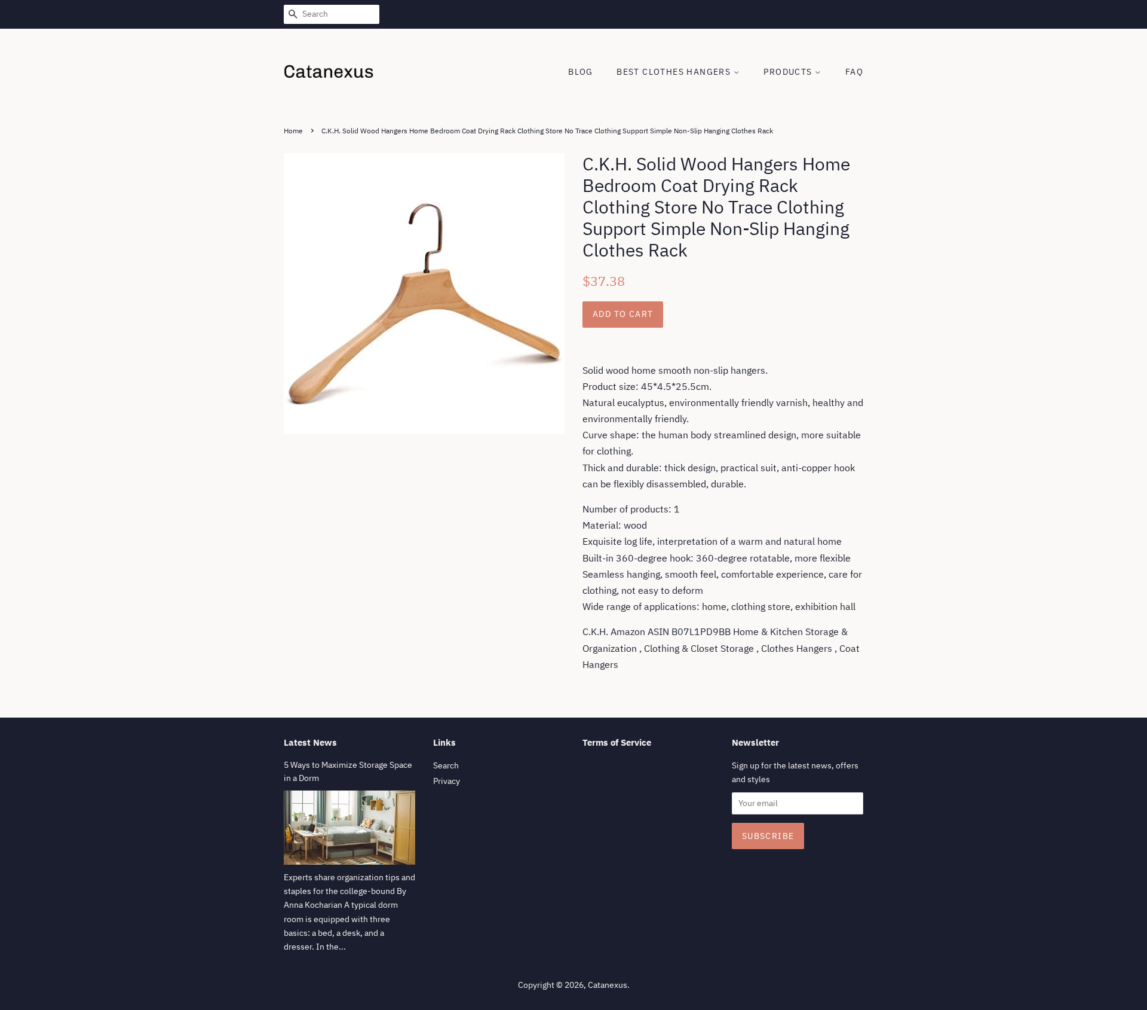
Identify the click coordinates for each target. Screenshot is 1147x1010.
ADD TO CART (623, 314)
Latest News (310, 742)
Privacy (446, 781)
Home (293, 130)
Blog (580, 71)
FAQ (854, 71)
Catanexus (607, 985)
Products (789, 71)
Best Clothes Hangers (675, 71)
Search (446, 765)
